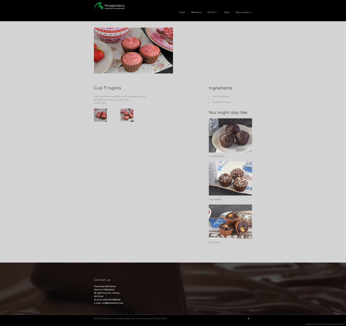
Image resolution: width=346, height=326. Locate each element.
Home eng (97, 24)
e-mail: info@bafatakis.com (108, 303)
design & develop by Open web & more (324, 324)
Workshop (196, 12)
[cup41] (133, 115)
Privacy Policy (160, 319)
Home (182, 12)
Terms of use (142, 319)
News (226, 12)
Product (212, 12)
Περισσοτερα (243, 12)
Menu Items (108, 24)
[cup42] (107, 115)
